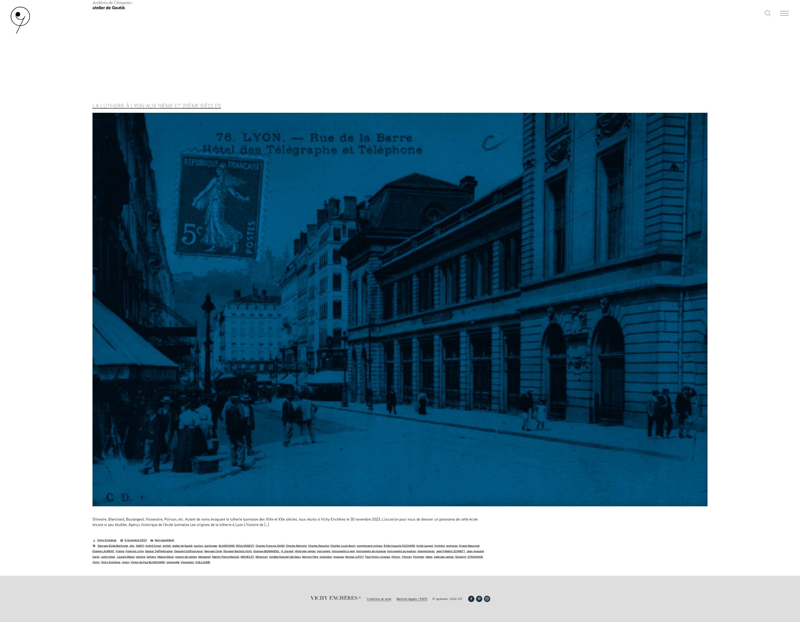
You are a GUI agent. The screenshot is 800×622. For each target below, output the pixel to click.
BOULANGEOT (245, 545)
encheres (452, 545)
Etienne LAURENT (103, 551)
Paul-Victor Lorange (377, 556)
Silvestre (460, 556)
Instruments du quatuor (401, 551)
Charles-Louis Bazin (342, 545)
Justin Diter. (108, 556)
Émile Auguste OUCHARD (399, 545)
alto (132, 545)
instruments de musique (371, 551)
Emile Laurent (424, 545)
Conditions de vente (379, 599)
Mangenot (204, 556)
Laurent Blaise (125, 556)
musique (338, 556)
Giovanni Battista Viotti (237, 551)
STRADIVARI (475, 556)
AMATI (140, 545)
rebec (428, 556)
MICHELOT (247, 556)
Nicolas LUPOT (354, 556)
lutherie (140, 556)
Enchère (440, 545)
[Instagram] (487, 599)
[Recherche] (767, 13)
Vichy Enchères (106, 540)
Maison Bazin (166, 556)
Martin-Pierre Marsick (225, 556)
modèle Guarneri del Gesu (285, 556)
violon (125, 562)
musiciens (326, 556)
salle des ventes (444, 556)
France (120, 551)
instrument (323, 551)
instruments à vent (343, 551)
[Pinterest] (479, 599)
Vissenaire (187, 562)
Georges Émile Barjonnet (112, 545)
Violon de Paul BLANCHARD (148, 562)
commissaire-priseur (369, 545)
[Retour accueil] (20, 33)
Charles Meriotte (296, 545)
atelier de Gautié (182, 545)
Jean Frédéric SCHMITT (450, 551)
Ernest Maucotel (469, 545)
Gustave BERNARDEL (266, 551)
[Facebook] (471, 599)
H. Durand (287, 551)
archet (167, 545)
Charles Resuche (318, 545)
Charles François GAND (270, 545)
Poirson (407, 556)
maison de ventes (186, 556)
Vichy (96, 562)
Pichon (396, 556)
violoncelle (172, 562)
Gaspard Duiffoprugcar (188, 551)
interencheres (426, 551)
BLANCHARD (227, 545)
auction (198, 545)
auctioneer (210, 545)
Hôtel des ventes (305, 551)
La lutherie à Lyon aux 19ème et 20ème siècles (156, 106)
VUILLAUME (202, 562)
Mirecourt (262, 556)
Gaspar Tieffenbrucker (159, 551)
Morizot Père (310, 556)
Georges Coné (213, 551)
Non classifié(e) (164, 540)
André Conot (153, 545)
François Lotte (135, 551)
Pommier (418, 556)
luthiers (151, 556)
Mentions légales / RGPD (411, 599)
